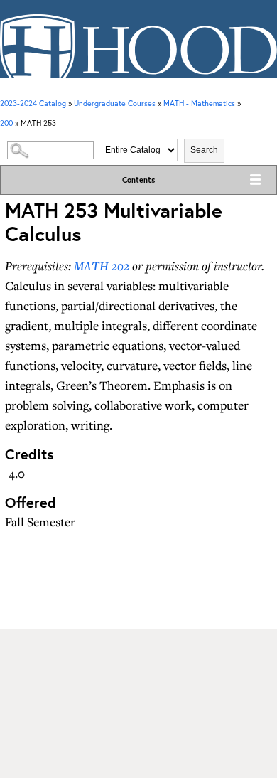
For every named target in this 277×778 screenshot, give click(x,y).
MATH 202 (101, 265)
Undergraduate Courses (115, 103)
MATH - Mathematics (199, 103)
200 (6, 123)
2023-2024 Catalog (33, 103)
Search (204, 150)
